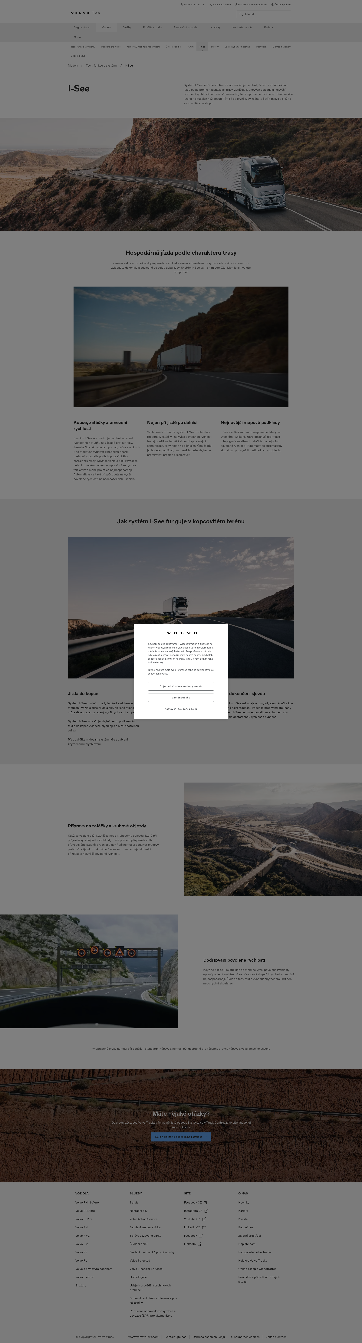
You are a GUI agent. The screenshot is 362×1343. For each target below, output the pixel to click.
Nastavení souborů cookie (181, 709)
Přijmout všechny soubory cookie (181, 686)
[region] (181, 671)
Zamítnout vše (181, 697)
